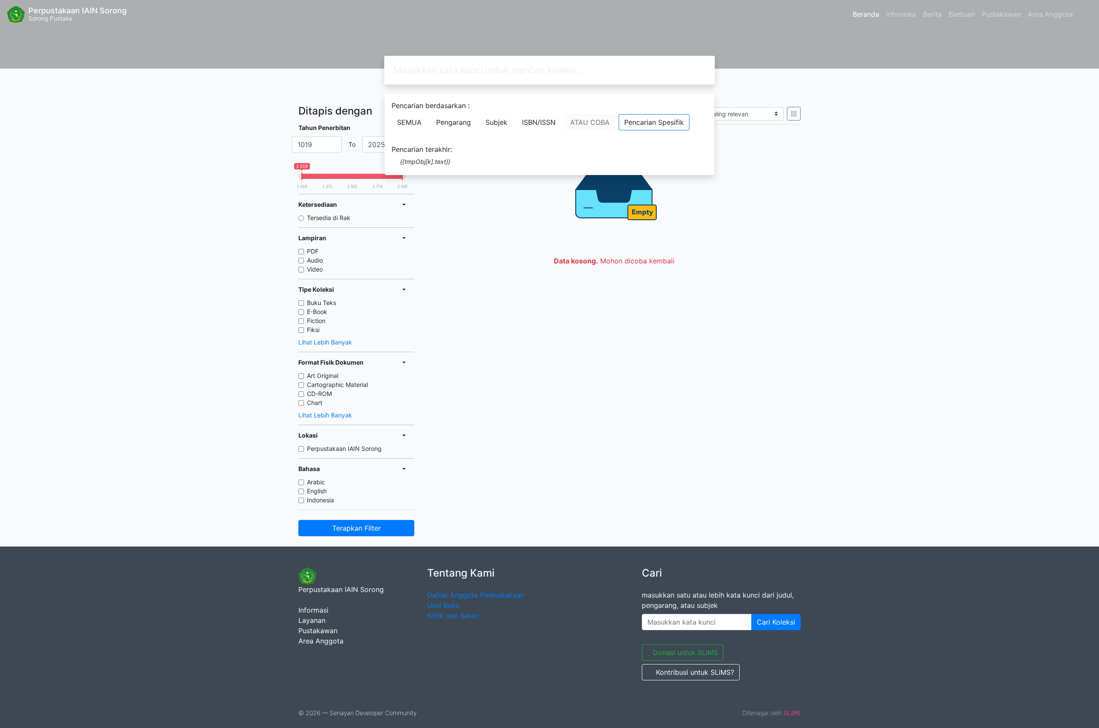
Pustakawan (1001, 14)
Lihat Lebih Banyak (325, 342)
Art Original (322, 375)
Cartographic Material (337, 384)
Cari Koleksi (776, 622)
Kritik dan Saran (453, 615)
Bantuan (962, 14)
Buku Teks (321, 302)
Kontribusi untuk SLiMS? (695, 672)
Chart (314, 402)
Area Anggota (1050, 14)
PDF (313, 251)
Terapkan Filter (356, 528)
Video (315, 269)
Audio (315, 260)
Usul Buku (443, 605)
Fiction (316, 320)
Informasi (901, 14)
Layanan (311, 620)
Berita (932, 14)
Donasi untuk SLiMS (685, 652)
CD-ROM (319, 393)
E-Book (317, 311)
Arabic (316, 482)
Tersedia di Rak (328, 217)
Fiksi (313, 329)
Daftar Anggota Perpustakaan (475, 595)
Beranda (866, 14)
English (317, 491)
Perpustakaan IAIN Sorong (344, 448)
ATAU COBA (590, 122)
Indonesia (320, 500)
